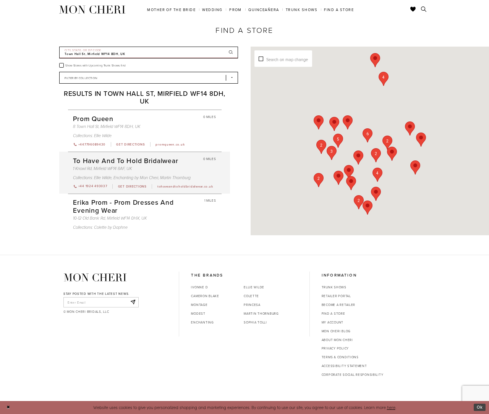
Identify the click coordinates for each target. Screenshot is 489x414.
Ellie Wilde (103, 135)
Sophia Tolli (255, 322)
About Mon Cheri (337, 340)
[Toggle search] (424, 9)
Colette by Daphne (111, 227)
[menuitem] (171, 9)
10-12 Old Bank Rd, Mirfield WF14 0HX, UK (110, 218)
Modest (198, 313)
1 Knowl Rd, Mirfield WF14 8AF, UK (102, 168)
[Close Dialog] (8, 407)
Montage (199, 304)
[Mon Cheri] (95, 277)
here (391, 407)
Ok (480, 407)
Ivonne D (199, 287)
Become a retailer (338, 304)
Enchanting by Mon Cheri (135, 177)
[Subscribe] (132, 302)
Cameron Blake (205, 296)
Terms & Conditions (340, 357)
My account (332, 322)
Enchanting (202, 322)
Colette (251, 296)
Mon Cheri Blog (336, 331)
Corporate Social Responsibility (353, 374)
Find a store (333, 313)
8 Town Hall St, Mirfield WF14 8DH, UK (106, 126)
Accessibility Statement (344, 366)
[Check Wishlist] (413, 9)
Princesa (252, 304)
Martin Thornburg (175, 177)
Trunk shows (334, 287)
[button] (367, 135)
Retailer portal (336, 296)
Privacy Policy (335, 348)
